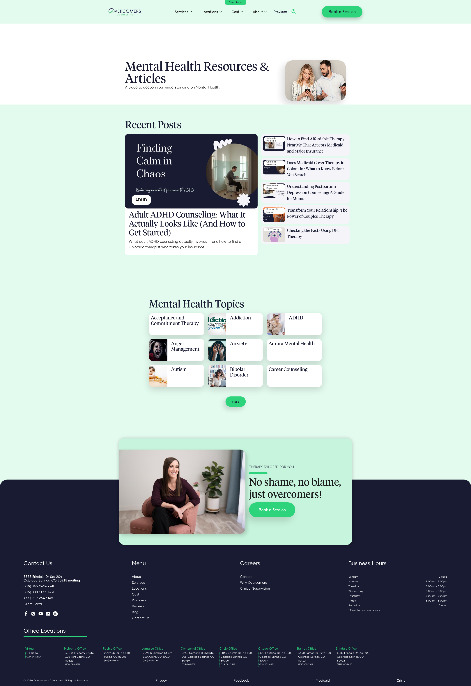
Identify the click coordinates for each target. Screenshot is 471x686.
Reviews (138, 606)
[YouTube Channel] (40, 614)
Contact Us (140, 618)
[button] (182, 12)
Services (138, 582)
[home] (125, 11)
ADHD (141, 200)
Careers (246, 577)
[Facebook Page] (26, 614)
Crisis (401, 680)
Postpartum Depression (272, 187)
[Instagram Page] (33, 614)
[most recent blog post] (191, 171)
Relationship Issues (272, 210)
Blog (135, 612)
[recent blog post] (274, 143)
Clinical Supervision (255, 588)
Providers (281, 12)
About (136, 577)
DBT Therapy (272, 229)
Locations (139, 588)
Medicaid (323, 680)
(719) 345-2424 (39, 586)
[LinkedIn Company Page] (48, 614)
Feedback (241, 680)
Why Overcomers (253, 582)
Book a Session (342, 11)
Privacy (161, 680)
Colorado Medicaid (271, 139)
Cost (135, 594)
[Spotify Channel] (55, 614)
